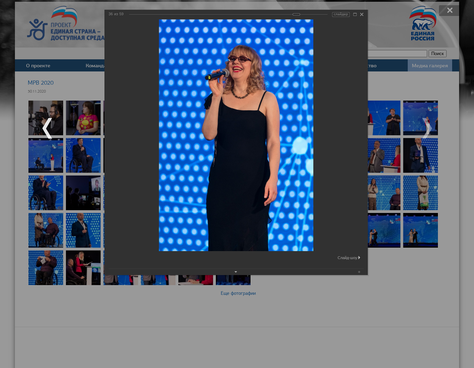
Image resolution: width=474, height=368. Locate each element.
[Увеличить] (355, 14)
